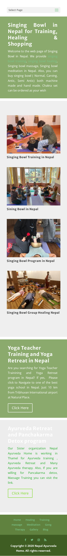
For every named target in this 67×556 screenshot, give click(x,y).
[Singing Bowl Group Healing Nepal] (33, 308)
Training (44, 519)
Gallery (34, 529)
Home (17, 519)
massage (17, 524)
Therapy (20, 529)
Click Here (20, 407)
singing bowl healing (42, 61)
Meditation (33, 524)
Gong (48, 524)
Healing (30, 519)
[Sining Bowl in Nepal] (33, 204)
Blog (45, 529)
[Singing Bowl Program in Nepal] (33, 256)
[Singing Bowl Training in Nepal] (33, 152)
